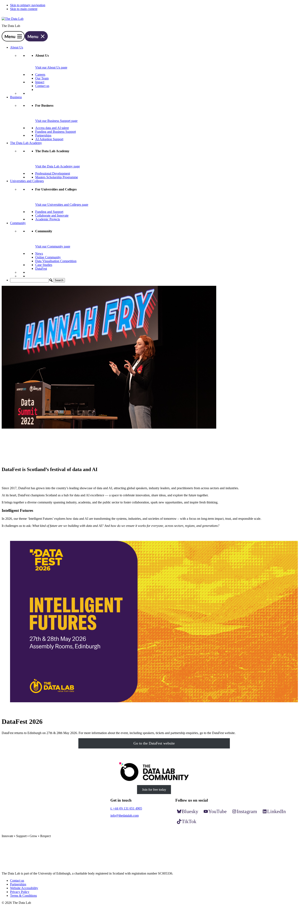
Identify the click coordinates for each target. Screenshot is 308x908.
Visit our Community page (52, 246)
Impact (39, 82)
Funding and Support (49, 211)
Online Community (48, 257)
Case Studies (43, 265)
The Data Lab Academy (26, 143)
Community (18, 223)
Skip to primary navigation (27, 5)
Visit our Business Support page (56, 121)
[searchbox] (29, 280)
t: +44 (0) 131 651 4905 (126, 808)
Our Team (42, 78)
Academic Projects (47, 219)
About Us (16, 47)
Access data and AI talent (52, 128)
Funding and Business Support (55, 131)
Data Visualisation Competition (55, 261)
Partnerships (43, 135)
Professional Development (52, 173)
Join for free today (154, 789)
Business (16, 97)
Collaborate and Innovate (52, 215)
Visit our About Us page (51, 67)
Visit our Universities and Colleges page (61, 204)
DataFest (41, 268)
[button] (25, 40)
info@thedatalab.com (124, 815)
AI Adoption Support (49, 139)
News (39, 253)
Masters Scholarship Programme (56, 177)
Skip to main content (23, 9)
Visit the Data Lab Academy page (57, 166)
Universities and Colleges (27, 181)
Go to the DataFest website (154, 743)
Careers (40, 74)
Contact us (42, 86)
